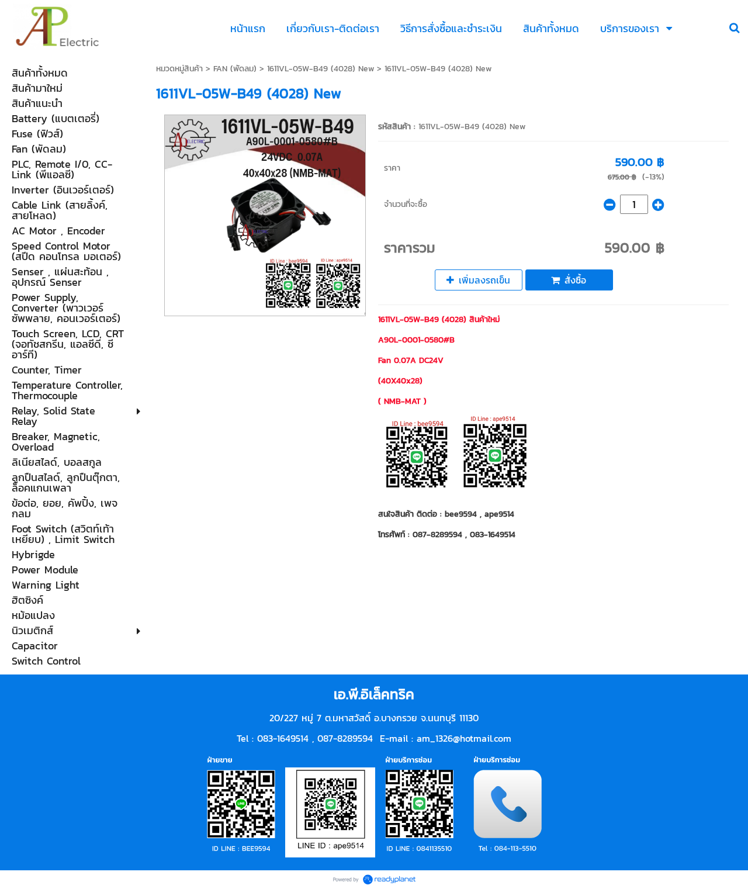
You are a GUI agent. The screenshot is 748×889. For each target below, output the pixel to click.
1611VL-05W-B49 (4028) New (320, 69)
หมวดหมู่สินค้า (179, 69)
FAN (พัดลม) (235, 69)
